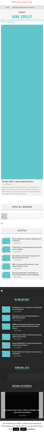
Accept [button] (16, 429)
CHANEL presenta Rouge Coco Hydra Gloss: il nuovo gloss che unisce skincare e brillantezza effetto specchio (26, 326)
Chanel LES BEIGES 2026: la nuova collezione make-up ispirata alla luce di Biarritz (27, 344)
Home (3, 22)
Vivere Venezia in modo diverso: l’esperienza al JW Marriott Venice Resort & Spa (25, 257)
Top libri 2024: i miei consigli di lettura (18, 181)
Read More (31, 429)
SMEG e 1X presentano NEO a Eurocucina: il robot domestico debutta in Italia (25, 265)
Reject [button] (23, 429)
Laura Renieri (7, 184)
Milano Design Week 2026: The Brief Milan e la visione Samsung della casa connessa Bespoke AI (25, 274)
